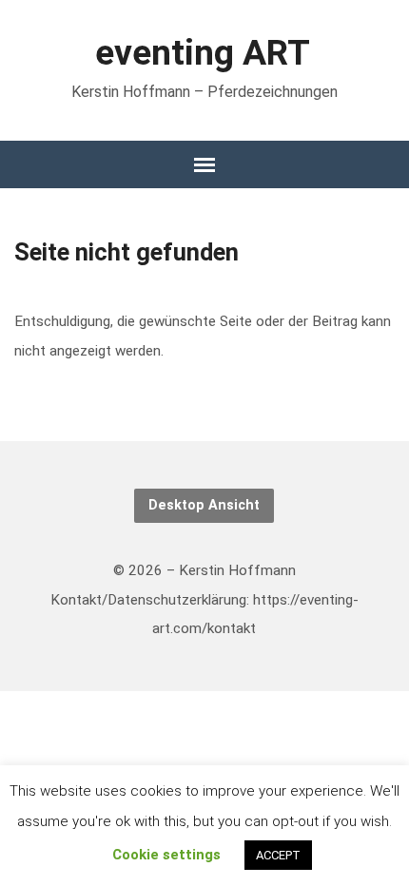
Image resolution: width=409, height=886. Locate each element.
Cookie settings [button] (166, 854)
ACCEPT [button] (278, 855)
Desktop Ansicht (204, 505)
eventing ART (202, 52)
